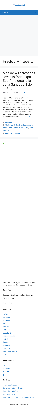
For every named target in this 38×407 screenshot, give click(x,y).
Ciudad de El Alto (11, 125)
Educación (6, 327)
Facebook (6, 369)
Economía (6, 320)
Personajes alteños (10, 351)
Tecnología (7, 333)
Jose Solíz (24, 128)
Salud (5, 323)
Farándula (6, 348)
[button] (35, 12)
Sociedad (8, 122)
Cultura (5, 342)
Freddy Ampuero (14, 128)
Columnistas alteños (10, 391)
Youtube (6, 372)
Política (5, 314)
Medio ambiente (9, 336)
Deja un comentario (12, 133)
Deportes (6, 345)
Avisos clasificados (10, 385)
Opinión (5, 354)
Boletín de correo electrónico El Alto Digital (18, 397)
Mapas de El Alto (9, 394)
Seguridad (6, 330)
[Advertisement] (19, 35)
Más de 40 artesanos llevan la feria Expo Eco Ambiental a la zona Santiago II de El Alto (19, 80)
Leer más (27, 116)
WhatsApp (6, 365)
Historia (5, 339)
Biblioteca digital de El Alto (13, 388)
